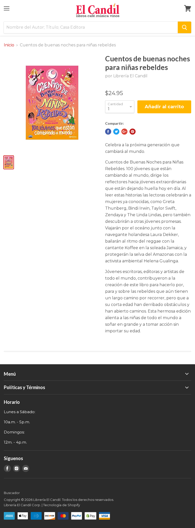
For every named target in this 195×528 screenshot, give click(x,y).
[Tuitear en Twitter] (116, 132)
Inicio (9, 45)
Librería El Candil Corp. (22, 505)
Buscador (12, 493)
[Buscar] (184, 27)
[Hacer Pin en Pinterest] (132, 132)
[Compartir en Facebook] (108, 132)
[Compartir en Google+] (124, 132)
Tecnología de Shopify (61, 505)
